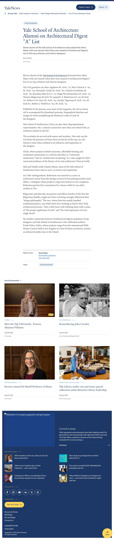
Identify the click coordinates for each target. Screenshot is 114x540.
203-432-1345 (44, 258)
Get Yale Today (13, 504)
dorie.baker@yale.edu (47, 255)
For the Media (10, 517)
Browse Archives (11, 512)
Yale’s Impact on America (29, 13)
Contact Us (9, 520)
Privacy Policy (9, 529)
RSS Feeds (8, 515)
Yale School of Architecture (55, 75)
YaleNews (12, 8)
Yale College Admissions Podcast (53, 13)
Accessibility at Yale (11, 525)
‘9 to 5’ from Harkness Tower (79, 13)
